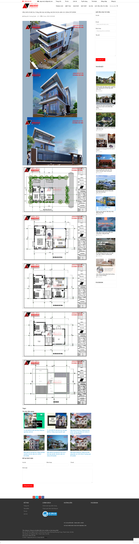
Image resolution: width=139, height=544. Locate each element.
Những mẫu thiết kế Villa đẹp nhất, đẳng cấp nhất (105, 212)
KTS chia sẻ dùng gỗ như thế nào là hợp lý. (105, 149)
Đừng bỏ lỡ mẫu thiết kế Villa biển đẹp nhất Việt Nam (104, 191)
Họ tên (24, 462)
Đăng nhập (104, 1)
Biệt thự (68, 6)
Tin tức (67, 1)
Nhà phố (76, 6)
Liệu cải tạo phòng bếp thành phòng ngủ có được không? (105, 274)
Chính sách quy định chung (50, 505)
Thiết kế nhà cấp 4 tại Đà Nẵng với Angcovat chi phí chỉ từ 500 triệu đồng (105, 107)
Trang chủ (26, 505)
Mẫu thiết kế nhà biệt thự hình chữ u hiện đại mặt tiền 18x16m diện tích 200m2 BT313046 (56, 454)
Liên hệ (25, 514)
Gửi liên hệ (100, 59)
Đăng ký (113, 1)
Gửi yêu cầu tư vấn (101, 6)
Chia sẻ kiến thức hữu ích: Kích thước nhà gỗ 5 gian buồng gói (104, 170)
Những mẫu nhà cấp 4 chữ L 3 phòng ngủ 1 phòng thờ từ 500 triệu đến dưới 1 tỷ (105, 88)
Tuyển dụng (84, 1)
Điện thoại (49, 462)
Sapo (45, 537)
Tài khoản (94, 1)
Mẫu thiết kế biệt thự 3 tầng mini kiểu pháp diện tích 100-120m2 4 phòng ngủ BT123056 (80, 454)
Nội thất (84, 6)
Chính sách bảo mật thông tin (50, 508)
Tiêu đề (98, 35)
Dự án (91, 6)
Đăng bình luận (28, 485)
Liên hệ (75, 1)
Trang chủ (58, 1)
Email (72, 462)
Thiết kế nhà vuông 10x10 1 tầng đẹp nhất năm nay (105, 128)
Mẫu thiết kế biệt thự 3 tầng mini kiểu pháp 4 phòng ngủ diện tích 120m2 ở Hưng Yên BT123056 (80, 432)
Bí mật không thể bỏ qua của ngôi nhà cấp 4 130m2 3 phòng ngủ (104, 253)
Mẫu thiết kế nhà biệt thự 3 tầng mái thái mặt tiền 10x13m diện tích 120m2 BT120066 (34, 454)
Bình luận (24, 467)
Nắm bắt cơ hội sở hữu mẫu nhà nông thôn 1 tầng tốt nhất (104, 233)
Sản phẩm (26, 508)
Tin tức (25, 511)
